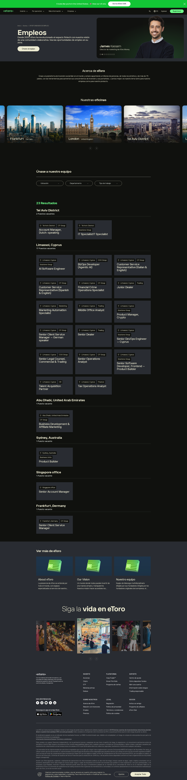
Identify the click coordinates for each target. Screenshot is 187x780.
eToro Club (133, 710)
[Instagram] (41, 702)
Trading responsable (136, 691)
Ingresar (164, 11)
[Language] (156, 11)
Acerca (25, 25)
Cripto (85, 681)
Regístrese (177, 11)
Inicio (19, 25)
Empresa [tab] (71, 11)
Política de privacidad (113, 707)
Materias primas (89, 688)
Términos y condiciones (114, 710)
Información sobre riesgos (138, 688)
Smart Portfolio (111, 681)
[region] (93, 774)
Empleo (86, 710)
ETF (84, 685)
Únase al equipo (28, 49)
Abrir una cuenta (135, 685)
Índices (85, 691)
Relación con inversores (91, 707)
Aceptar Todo (140, 774)
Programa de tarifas (113, 685)
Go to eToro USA (119, 4)
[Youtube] (46, 702)
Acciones (86, 678)
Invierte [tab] (22, 11)
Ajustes (121, 774)
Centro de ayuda (135, 678)
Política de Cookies (52, 776)
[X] (50, 702)
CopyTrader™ (111, 678)
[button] (100, 54)
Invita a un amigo (135, 703)
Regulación (110, 703)
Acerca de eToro (89, 703)
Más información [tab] (55, 11)
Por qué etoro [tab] (37, 11)
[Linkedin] (54, 702)
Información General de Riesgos (46, 739)
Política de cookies (113, 713)
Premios (86, 713)
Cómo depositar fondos (137, 681)
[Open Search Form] (150, 11)
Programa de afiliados (137, 707)
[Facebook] (37, 702)
